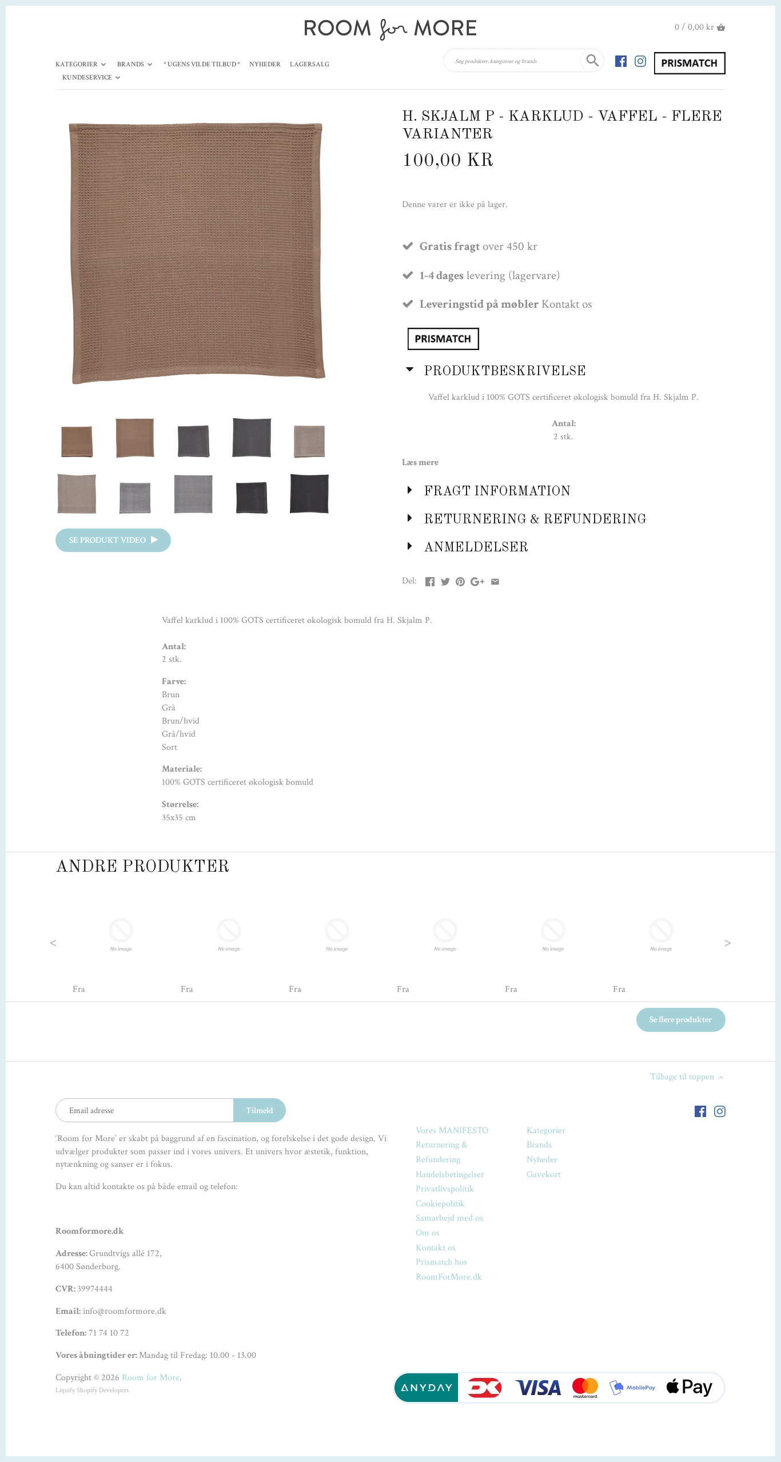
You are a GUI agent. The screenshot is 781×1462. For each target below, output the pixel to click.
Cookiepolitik (440, 1204)
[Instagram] (640, 60)
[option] (121, 941)
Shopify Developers (103, 1390)
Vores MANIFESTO (452, 1131)
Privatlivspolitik (445, 1189)
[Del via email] (495, 580)
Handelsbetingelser (450, 1175)
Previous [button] (76, 941)
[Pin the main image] (460, 580)
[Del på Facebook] (430, 580)
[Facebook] (621, 60)
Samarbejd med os (449, 1218)
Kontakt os (436, 1248)
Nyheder (542, 1160)
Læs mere (420, 462)
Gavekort (544, 1175)
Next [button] (705, 941)
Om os (428, 1233)
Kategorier (546, 1131)
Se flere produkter (680, 1019)
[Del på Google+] (477, 580)
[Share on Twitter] (445, 580)
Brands (539, 1145)
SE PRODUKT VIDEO (110, 540)
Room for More (151, 1378)
